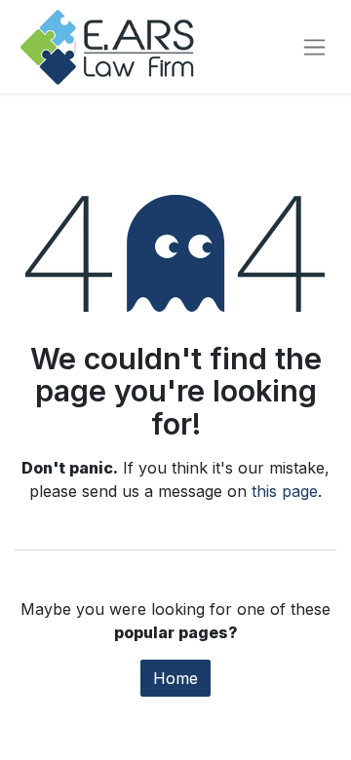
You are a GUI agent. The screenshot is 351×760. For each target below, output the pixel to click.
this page (285, 491)
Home (175, 678)
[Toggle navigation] (314, 47)
